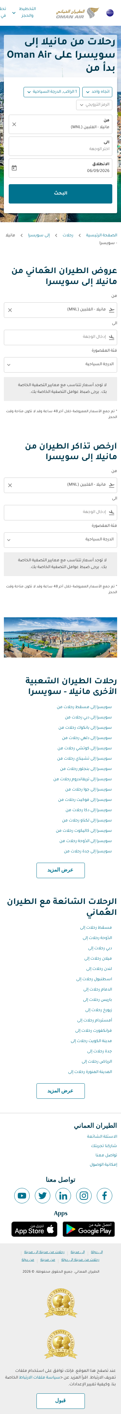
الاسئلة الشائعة (102, 1137)
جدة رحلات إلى (99, 1051)
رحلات (68, 235)
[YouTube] (22, 1195)
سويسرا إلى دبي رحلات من (88, 718)
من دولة (28, 1260)
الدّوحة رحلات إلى (97, 938)
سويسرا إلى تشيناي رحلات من (84, 759)
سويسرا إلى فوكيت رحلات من (85, 800)
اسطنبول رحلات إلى (94, 979)
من (106, 121)
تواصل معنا (106, 1155)
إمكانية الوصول (103, 1165)
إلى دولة (97, 1252)
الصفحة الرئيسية (101, 235)
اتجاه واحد (100, 92)
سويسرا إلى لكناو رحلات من (87, 821)
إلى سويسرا (39, 235)
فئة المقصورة (104, 351)
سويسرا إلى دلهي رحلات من (87, 738)
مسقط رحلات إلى (96, 928)
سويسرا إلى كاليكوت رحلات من (84, 831)
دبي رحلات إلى (100, 948)
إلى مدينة (78, 1252)
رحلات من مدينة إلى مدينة (44, 1252)
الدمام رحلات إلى (97, 990)
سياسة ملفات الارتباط (39, 1378)
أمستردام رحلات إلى (94, 1021)
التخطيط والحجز (23, 12)
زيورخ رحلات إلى (98, 1010)
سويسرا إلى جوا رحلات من (88, 790)
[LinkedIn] (63, 1195)
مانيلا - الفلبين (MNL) (90, 127)
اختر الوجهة (99, 149)
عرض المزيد (60, 870)
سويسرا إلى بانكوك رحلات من (85, 728)
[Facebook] (104, 1195)
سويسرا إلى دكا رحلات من (89, 810)
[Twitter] (42, 1195)
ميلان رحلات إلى (98, 959)
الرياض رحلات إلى (97, 1062)
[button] (52, 92)
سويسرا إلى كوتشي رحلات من (84, 748)
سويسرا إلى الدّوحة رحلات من (85, 841)
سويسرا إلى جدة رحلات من (88, 851)
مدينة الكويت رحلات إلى (91, 1041)
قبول (60, 1400)
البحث (60, 193)
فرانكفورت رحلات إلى (93, 1031)
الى (106, 142)
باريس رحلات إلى (97, 1000)
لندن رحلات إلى (99, 969)
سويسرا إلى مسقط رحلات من (84, 707)
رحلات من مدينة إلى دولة (80, 1260)
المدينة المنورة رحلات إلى (90, 1072)
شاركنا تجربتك (104, 1146)
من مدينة (47, 1260)
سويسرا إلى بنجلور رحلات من (86, 769)
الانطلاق (100, 164)
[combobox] (65, 310)
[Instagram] (84, 1195)
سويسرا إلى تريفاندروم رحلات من (82, 779)
